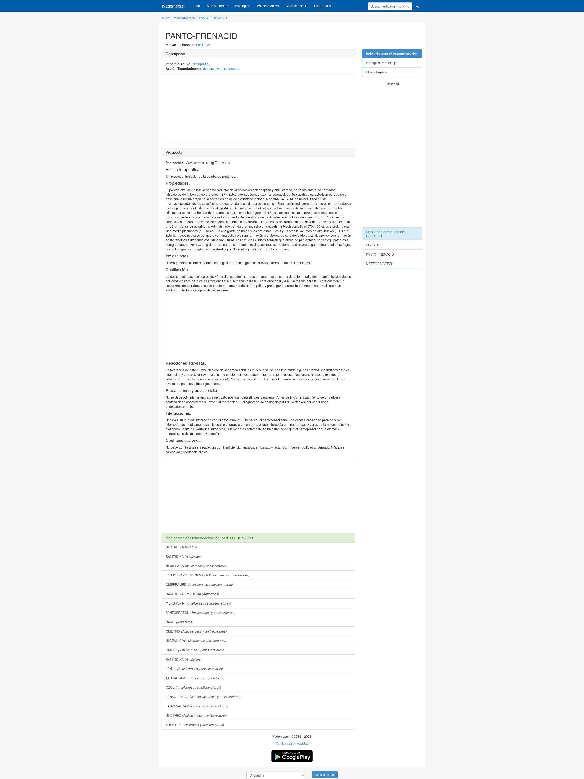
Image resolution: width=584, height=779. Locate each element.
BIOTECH (203, 44)
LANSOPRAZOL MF (203, 696)
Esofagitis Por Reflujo (381, 62)
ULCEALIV (196, 640)
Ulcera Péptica (376, 72)
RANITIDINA (184, 556)
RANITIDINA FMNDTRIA (192, 594)
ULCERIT (181, 547)
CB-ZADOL (374, 245)
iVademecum (174, 6)
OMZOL (195, 650)
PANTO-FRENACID (213, 18)
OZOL (193, 687)
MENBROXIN (198, 603)
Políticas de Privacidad (292, 743)
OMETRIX (196, 631)
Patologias (242, 5)
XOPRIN (195, 724)
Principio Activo (268, 5)
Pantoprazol (200, 64)
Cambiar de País (324, 774)
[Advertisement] (258, 111)
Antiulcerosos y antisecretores (218, 68)
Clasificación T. (296, 5)
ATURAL (195, 678)
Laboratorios (323, 5)
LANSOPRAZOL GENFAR (208, 575)
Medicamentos (217, 5)
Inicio (196, 5)
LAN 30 (194, 668)
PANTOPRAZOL (200, 612)
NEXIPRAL (197, 565)
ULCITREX (197, 715)
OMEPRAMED (199, 584)
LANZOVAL (197, 706)
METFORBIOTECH (380, 263)
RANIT (179, 622)
